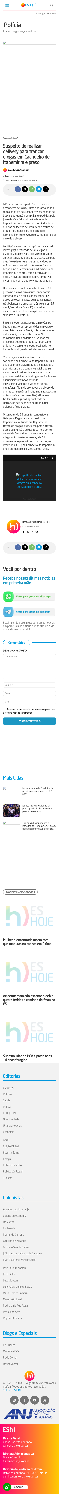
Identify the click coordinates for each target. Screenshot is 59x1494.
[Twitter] (45, 1400)
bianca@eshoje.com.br (16, 1461)
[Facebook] (18, 189)
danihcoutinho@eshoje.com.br (20, 1476)
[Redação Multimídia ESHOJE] (5, 170)
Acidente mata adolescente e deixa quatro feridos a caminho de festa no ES (29, 1000)
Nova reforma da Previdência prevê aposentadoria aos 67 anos (37, 791)
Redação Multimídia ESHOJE (18, 170)
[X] (25, 189)
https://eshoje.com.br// (30, 526)
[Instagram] (28, 531)
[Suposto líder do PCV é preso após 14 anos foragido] (29, 1032)
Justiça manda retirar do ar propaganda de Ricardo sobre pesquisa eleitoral (37, 808)
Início (6, 31)
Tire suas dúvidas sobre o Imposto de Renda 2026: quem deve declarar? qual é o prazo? (39, 825)
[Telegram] (39, 189)
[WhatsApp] (32, 189)
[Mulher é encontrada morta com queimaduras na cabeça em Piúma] (29, 916)
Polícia (12, 24)
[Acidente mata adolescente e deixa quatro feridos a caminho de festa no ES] (29, 972)
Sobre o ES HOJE (12, 1390)
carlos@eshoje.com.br (15, 1445)
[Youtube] (37, 531)
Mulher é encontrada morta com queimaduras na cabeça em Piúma (27, 942)
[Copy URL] (46, 189)
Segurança (19, 31)
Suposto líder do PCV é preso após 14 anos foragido (27, 1058)
